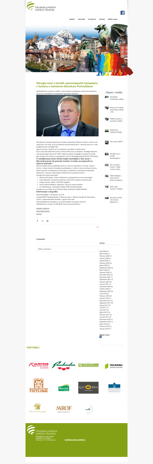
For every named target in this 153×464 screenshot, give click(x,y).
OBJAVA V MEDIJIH (42, 208)
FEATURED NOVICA (43, 211)
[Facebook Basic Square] (101, 337)
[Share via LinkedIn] (48, 221)
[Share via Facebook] (37, 221)
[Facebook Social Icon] (123, 13)
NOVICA (39, 214)
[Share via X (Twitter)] (42, 221)
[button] (81, 19)
